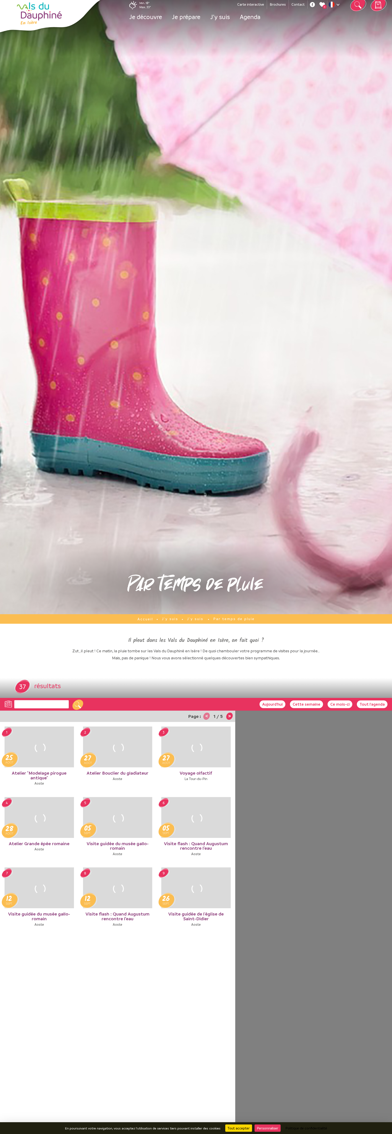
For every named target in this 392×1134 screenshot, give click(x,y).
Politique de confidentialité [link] (306, 1128)
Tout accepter (239, 1128)
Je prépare (186, 17)
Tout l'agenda (372, 704)
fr (335, 6)
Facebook (312, 4)
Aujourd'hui (272, 704)
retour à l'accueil (39, 13)
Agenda (250, 17)
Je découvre (145, 17)
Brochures (278, 4)
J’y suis (220, 17)
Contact (298, 4)
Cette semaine (306, 704)
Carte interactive (250, 4)
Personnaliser (267, 1128)
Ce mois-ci (340, 704)
